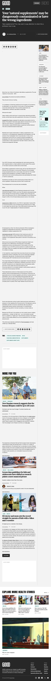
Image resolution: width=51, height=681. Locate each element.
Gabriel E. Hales (10, 486)
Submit (47, 119)
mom (22, 529)
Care (4, 513)
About (32, 665)
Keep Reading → (6, 455)
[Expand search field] (43, 3)
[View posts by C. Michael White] (4, 34)
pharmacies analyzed (7, 234)
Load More (6, 555)
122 (14, 418)
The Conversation (25, 322)
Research (10, 401)
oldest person (32, 416)
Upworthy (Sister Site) (36, 673)
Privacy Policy (42, 126)
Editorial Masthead (36, 671)
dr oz (23, 335)
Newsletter (33, 669)
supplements (24, 338)
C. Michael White (12, 34)
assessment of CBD (7, 203)
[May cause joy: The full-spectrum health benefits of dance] (42, 604)
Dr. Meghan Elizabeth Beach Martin (10, 540)
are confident (5, 97)
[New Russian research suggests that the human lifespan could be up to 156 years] (44, 68)
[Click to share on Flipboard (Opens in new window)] (11, 46)
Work (40, 53)
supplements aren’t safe (13, 340)
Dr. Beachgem (31, 540)
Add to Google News (42, 34)
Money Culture (42, 87)
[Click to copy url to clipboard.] (15, 46)
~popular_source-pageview (14, 335)
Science (46, 669)
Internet (41, 76)
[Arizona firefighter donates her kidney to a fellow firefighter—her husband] (44, 101)
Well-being (10, 470)
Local (40, 98)
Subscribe (37, 3)
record (28, 419)
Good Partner (5, 483)
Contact (33, 667)
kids (25, 531)
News (45, 665)
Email (42, 116)
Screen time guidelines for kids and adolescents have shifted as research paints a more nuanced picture (16, 474)
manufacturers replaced (8, 190)
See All (46, 592)
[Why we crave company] (25, 636)
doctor (13, 529)
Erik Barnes (5, 413)
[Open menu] (47, 3)
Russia (19, 421)
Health (7, 8)
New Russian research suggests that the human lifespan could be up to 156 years (18, 404)
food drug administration (13, 338)
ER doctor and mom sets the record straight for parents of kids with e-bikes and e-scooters (18, 518)
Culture (46, 673)
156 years (27, 422)
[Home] (3, 9)
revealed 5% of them (7, 120)
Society (46, 667)
